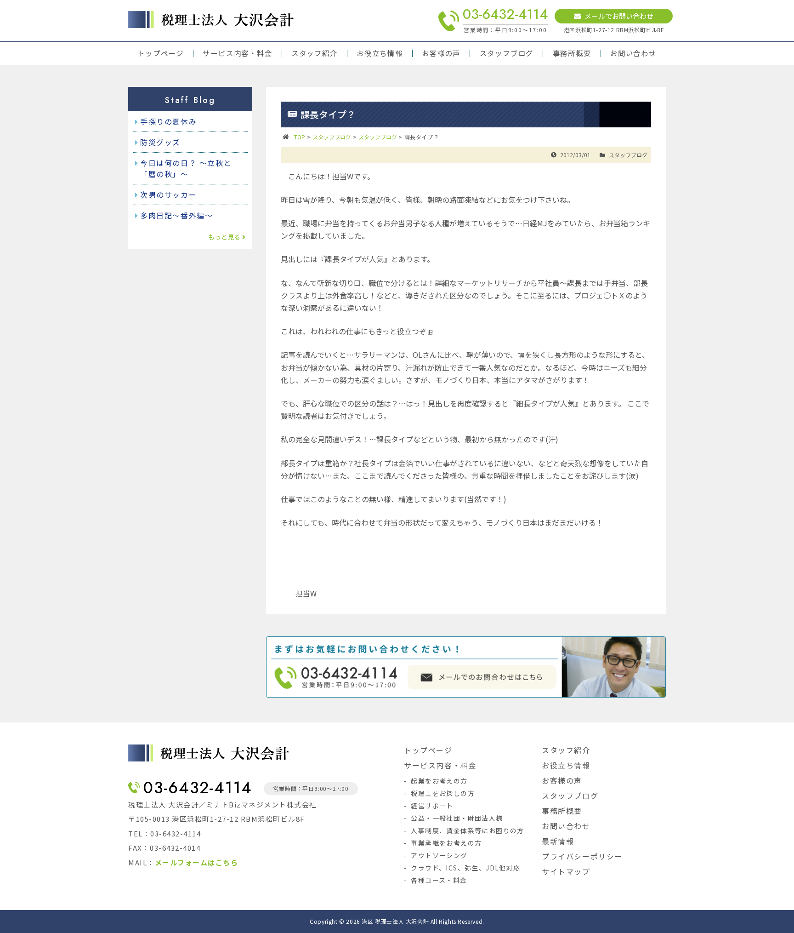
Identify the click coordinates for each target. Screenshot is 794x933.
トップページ (160, 53)
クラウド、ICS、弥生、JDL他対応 (465, 867)
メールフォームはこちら (196, 862)
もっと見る (224, 236)
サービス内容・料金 (237, 53)
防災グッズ (160, 142)
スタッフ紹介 (314, 53)
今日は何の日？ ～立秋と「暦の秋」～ (186, 168)
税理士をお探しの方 (443, 793)
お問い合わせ (633, 53)
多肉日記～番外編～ (176, 215)
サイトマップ (566, 871)
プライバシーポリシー (582, 856)
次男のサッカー (168, 194)
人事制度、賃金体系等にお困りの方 (467, 830)
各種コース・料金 (439, 880)
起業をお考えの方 (439, 780)
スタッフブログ (506, 53)
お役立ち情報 (380, 53)
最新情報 (558, 841)
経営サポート (432, 805)
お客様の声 (441, 53)
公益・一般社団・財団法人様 (457, 818)
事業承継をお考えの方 (446, 842)
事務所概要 (572, 53)
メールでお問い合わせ (618, 16)
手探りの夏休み (168, 121)
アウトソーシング (439, 855)
